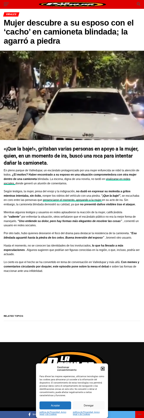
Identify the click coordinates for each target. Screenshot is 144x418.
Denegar (89, 405)
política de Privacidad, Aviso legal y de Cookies (53, 413)
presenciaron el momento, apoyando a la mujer (72, 199)
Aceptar (55, 405)
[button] (102, 368)
